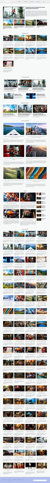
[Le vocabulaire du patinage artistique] (30, 465)
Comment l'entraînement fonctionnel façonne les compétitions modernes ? (23, 89)
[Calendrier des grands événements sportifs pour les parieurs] (8, 63)
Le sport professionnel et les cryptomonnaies (19, 419)
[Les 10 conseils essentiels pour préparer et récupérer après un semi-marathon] (30, 336)
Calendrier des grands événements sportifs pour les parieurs (8, 68)
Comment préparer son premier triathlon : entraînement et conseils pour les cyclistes (31, 329)
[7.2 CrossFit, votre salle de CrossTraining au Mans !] (19, 272)
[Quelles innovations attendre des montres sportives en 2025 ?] (8, 259)
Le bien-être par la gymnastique (31, 457)
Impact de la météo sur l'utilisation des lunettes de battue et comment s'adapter (28, 203)
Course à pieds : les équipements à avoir (41, 393)
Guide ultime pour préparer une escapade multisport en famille (8, 290)
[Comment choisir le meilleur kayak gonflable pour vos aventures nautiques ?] (13, 128)
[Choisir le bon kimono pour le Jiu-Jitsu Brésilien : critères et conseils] (42, 259)
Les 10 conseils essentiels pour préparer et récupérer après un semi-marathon (30, 342)
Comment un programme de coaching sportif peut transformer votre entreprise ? (10, 89)
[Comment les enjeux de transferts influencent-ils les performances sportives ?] (30, 37)
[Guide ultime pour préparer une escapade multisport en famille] (8, 285)
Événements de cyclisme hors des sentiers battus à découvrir (42, 42)
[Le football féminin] (19, 465)
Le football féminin (19, 469)
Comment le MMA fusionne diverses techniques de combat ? (13, 159)
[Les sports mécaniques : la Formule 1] (42, 23)
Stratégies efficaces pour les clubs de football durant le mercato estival (19, 55)
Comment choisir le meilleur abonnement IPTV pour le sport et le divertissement (8, 55)
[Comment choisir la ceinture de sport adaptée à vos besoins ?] (28, 213)
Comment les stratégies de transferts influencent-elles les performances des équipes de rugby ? (8, 27)
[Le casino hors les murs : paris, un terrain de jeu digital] (8, 37)
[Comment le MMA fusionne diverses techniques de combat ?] (30, 259)
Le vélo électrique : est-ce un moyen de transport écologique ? (19, 432)
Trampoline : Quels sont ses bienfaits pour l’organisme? (43, 206)
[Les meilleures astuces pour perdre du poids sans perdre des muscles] (30, 388)
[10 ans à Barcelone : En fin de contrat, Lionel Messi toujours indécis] (19, 439)
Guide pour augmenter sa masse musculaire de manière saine (42, 290)
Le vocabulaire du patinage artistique (30, 470)
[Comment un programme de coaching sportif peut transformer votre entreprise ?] (10, 83)
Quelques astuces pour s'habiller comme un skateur (44, 215)
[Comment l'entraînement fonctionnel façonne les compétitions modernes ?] (25, 83)
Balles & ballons (31, 1)
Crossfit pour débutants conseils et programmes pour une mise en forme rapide (19, 290)
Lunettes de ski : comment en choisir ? (11, 219)
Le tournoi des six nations (41, 469)
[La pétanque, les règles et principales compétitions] (19, 452)
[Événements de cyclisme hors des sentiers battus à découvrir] (42, 37)
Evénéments (19, 1)
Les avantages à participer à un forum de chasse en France (19, 406)
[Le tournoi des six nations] (42, 465)
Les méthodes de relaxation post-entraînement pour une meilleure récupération (41, 342)
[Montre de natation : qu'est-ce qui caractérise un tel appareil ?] (39, 202)
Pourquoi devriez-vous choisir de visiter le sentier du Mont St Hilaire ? (42, 406)
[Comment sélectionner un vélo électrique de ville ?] (8, 401)
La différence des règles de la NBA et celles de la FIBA (8, 431)
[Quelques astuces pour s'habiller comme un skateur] (39, 215)
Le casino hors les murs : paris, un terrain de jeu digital (8, 42)
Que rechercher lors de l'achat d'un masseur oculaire (8, 393)
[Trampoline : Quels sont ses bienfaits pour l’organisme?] (39, 206)
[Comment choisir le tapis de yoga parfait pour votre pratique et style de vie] (19, 23)
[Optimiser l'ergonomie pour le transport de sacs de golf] (30, 23)
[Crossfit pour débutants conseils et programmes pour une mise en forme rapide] (19, 285)
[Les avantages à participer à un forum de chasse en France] (19, 401)
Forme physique (25, 1)
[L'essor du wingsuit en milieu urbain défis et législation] (30, 285)
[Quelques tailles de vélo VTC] (39, 219)
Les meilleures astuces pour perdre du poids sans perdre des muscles (30, 393)
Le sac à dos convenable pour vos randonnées (42, 419)
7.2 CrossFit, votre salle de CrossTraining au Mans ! (19, 277)
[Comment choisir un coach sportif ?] (30, 375)
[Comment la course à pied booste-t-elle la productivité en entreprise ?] (14, 13)
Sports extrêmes (38, 1)
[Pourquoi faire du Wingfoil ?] (39, 211)
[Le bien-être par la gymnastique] (30, 452)
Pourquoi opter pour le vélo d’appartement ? (8, 444)
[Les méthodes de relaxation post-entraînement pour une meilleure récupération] (42, 336)
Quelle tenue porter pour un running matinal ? (44, 193)
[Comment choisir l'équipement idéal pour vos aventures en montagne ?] (36, 128)
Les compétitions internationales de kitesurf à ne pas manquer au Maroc (41, 316)
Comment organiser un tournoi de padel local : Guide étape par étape (42, 55)
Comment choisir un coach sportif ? (30, 380)
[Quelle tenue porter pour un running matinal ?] (39, 194)
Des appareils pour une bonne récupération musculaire (31, 444)
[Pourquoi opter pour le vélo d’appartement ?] (8, 439)
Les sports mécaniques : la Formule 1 (41, 27)
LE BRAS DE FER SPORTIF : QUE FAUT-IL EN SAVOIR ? (30, 431)
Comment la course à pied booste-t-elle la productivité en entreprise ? (35, 8)
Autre (44, 1)
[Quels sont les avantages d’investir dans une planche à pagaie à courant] (42, 375)
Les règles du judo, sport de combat (8, 470)
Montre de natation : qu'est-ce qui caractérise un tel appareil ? (19, 367)
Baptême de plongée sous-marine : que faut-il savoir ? (30, 406)
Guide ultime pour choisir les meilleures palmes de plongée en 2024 (36, 181)
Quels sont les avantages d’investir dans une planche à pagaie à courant (42, 380)
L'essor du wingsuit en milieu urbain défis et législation (36, 158)
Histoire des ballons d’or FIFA (42, 456)
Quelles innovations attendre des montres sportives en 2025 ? (40, 95)
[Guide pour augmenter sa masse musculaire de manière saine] (42, 285)
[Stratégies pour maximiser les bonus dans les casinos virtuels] (11, 197)
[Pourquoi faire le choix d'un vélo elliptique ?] (42, 439)
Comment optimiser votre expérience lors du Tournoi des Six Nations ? (19, 43)
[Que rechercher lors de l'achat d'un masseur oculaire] (8, 388)
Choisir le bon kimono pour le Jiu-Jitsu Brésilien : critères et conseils (42, 264)
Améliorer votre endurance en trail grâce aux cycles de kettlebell (18, 96)
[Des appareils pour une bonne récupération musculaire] (30, 439)
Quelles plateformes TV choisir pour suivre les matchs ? (19, 393)
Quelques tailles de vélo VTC (44, 219)
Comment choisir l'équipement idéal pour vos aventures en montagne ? (36, 137)
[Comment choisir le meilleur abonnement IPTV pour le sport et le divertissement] (8, 50)
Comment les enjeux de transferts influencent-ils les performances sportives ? (30, 43)
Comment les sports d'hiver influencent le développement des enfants (8, 303)
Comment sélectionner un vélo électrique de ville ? (8, 406)
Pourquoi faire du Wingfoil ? (44, 210)
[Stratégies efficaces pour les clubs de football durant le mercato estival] (19, 50)
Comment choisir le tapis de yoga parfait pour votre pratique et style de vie (19, 27)
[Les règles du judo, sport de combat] (8, 465)
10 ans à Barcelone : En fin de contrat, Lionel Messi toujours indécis (19, 444)
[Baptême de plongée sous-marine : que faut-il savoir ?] (30, 401)
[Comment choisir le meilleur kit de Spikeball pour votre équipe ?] (39, 198)
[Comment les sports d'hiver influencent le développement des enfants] (8, 298)
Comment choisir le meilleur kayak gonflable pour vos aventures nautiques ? (14, 137)
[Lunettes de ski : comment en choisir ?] (11, 213)
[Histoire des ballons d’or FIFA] (42, 452)
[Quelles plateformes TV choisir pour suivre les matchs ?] (19, 388)
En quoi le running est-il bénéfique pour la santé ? (41, 431)
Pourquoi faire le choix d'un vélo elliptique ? (41, 444)
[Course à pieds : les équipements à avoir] (42, 388)
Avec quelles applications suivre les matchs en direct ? (30, 419)
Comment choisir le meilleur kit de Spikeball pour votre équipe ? (44, 198)
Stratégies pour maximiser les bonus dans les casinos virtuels (11, 203)
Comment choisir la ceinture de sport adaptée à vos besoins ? (28, 219)
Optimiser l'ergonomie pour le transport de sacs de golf (30, 27)
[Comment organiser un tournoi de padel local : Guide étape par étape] (42, 50)
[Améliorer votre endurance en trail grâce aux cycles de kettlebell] (25, 108)
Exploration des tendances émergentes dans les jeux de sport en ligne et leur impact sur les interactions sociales (30, 56)
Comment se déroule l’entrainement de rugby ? (8, 419)
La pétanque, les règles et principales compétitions (19, 457)
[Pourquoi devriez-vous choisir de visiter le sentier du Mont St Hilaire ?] (42, 401)
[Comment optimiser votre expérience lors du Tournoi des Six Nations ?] (19, 37)
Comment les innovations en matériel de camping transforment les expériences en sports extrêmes (8, 329)
